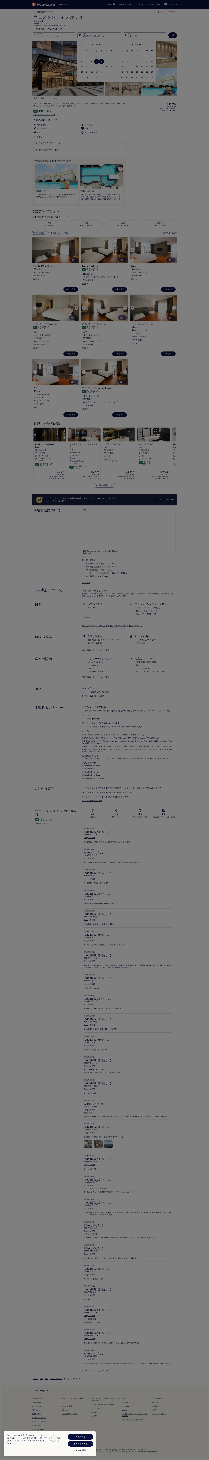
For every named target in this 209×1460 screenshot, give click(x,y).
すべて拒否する (80, 1443)
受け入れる (80, 1437)
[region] (50, 1443)
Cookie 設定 (80, 1450)
